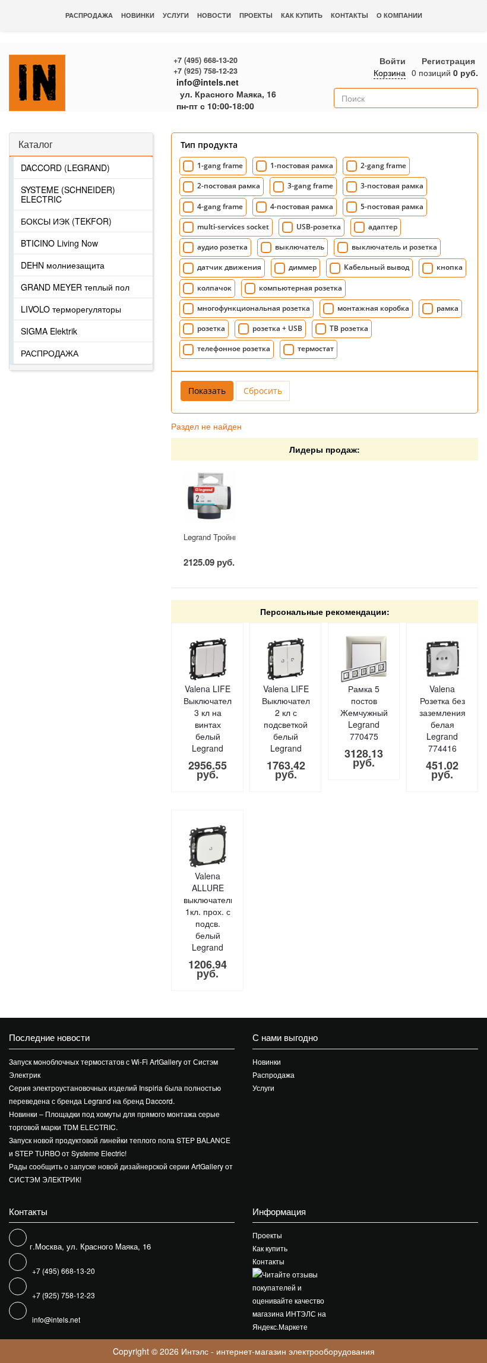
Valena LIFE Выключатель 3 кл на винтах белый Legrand (210, 718)
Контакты (349, 15)
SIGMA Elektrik (49, 331)
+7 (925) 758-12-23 (205, 70)
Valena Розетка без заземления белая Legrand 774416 (442, 718)
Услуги (176, 15)
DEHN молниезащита (63, 265)
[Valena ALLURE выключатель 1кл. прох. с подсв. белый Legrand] (207, 846)
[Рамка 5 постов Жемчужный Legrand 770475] (364, 659)
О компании (399, 15)
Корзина (390, 72)
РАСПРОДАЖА (49, 353)
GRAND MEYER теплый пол (75, 287)
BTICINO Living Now (59, 243)
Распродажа (89, 15)
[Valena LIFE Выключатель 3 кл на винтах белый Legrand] (207, 659)
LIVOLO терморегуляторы (71, 309)
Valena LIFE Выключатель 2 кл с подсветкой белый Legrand (288, 718)
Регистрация (448, 61)
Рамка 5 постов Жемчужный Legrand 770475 (364, 712)
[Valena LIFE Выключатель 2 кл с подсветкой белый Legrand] (285, 659)
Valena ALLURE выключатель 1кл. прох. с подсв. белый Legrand (209, 911)
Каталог (35, 144)
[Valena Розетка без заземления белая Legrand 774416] (442, 659)
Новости (214, 15)
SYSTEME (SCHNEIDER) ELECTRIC (68, 194)
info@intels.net (207, 82)
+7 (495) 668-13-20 (205, 60)
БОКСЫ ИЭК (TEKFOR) (66, 221)
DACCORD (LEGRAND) (65, 167)
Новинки (137, 15)
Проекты (256, 15)
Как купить (301, 15)
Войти (393, 61)
